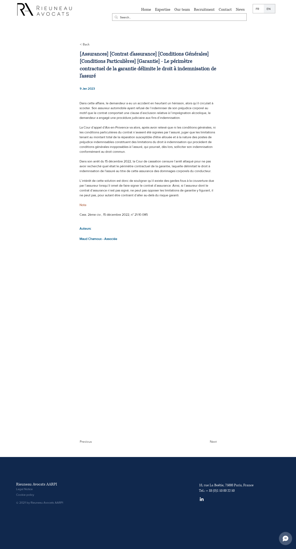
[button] (162, 10)
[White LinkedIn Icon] (201, 499)
